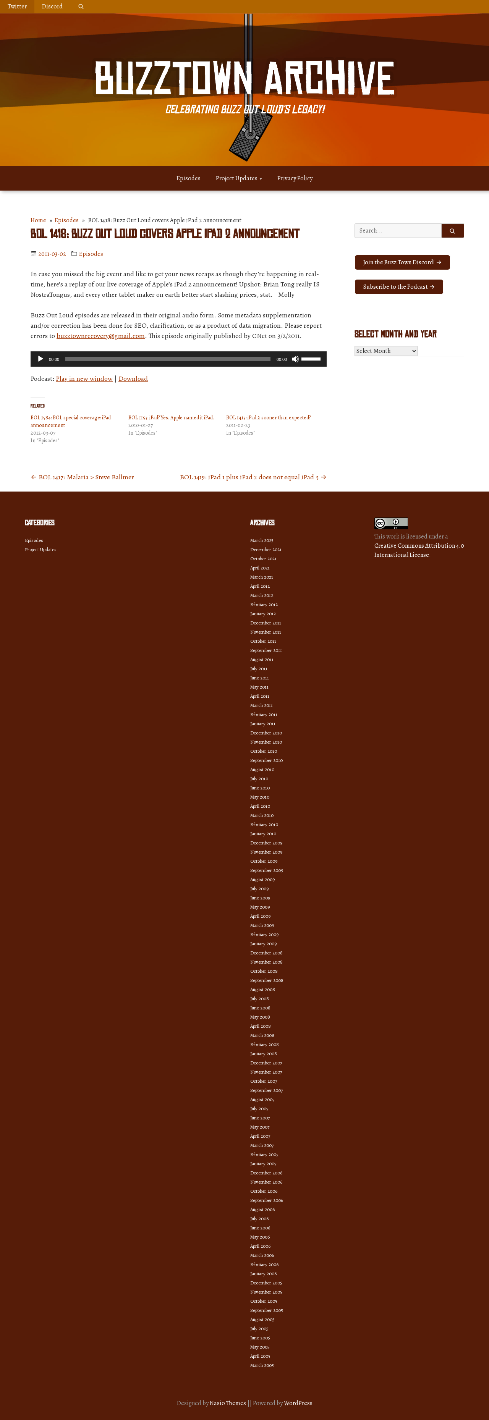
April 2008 (260, 1026)
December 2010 (266, 732)
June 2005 (260, 1337)
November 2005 (266, 1292)
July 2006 (259, 1218)
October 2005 (263, 1301)
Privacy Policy (295, 178)
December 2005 (266, 1282)
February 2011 (263, 714)
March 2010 (262, 815)
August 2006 (262, 1209)
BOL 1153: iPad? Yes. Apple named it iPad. (171, 417)
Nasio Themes (228, 1403)
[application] (179, 359)
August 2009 (262, 879)
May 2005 (260, 1347)
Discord (52, 6)
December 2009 (266, 842)
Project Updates (236, 178)
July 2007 (259, 1108)
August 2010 (262, 769)
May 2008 (260, 1017)
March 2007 (262, 1145)
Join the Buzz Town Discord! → (402, 262)
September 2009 (266, 870)
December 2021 (266, 549)
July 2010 (259, 778)
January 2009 (263, 943)
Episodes (188, 178)
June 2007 (260, 1117)
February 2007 (264, 1154)
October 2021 (263, 558)
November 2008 (266, 962)
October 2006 (263, 1191)
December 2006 (266, 1172)
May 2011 (259, 687)
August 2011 (262, 659)
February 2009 (264, 934)
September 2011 (266, 650)
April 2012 (260, 586)
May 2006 (260, 1237)
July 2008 (259, 998)
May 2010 (259, 797)
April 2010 (260, 806)
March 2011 (261, 705)
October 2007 (263, 1081)
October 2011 (263, 641)
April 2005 (260, 1356)
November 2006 (266, 1182)
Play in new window (84, 378)
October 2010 (263, 751)
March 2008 (262, 1035)
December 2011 (265, 622)
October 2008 (264, 971)
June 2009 (260, 897)
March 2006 (262, 1255)
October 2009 (263, 861)
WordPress (298, 1403)
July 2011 (258, 668)
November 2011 (265, 632)
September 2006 (266, 1200)
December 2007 (266, 1062)
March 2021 (261, 577)
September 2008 (266, 980)
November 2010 (266, 742)
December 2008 (266, 952)
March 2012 (261, 595)
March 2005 (262, 1365)
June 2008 (260, 1007)
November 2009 (266, 852)
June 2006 (260, 1227)
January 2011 (262, 723)
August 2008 (262, 989)
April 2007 (260, 1136)
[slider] (312, 358)
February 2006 (264, 1264)
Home (38, 220)
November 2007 (266, 1072)
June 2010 (260, 787)
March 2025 (262, 540)
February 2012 (264, 604)
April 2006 (260, 1246)
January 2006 (263, 1273)
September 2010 (266, 760)
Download (133, 378)
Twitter (17, 6)
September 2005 (266, 1310)
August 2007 (262, 1099)
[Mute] (295, 359)
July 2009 (259, 888)
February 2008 (264, 1044)
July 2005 (259, 1328)
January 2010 (263, 833)
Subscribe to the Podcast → (399, 287)
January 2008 (263, 1053)
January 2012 (263, 613)
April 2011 (259, 696)
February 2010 (264, 824)
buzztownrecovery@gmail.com (101, 335)
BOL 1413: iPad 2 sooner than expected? (268, 417)
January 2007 (263, 1163)
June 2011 (259, 677)
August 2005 (262, 1319)
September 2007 (266, 1090)
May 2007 (259, 1127)
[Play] (40, 359)
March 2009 (262, 925)
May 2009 (260, 907)
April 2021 (260, 567)
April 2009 (260, 916)
